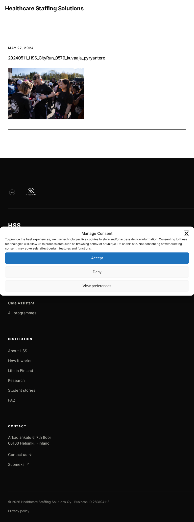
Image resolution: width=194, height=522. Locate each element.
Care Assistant (21, 303)
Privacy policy (18, 511)
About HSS (17, 351)
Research (16, 380)
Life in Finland (20, 370)
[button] (186, 233)
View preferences (97, 286)
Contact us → (20, 454)
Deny (97, 272)
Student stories (21, 390)
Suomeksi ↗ (19, 464)
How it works (19, 361)
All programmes (22, 313)
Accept (97, 258)
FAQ (11, 400)
